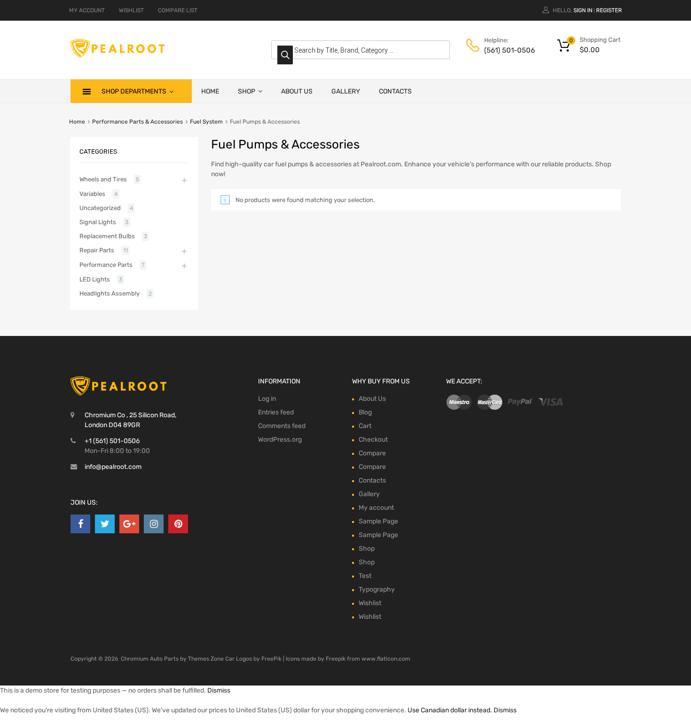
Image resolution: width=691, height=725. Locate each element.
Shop (246, 91)
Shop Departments (134, 91)
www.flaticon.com (385, 658)
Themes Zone (206, 658)
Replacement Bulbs (107, 236)
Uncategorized (100, 207)
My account (376, 508)
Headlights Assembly (109, 293)
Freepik (336, 658)
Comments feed (282, 426)
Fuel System (206, 121)
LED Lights (94, 279)
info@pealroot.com (113, 467)
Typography (377, 589)
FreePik (271, 658)
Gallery (345, 91)
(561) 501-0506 (507, 50)
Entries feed (276, 412)
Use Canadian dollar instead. (450, 710)
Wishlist (370, 603)
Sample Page (378, 521)
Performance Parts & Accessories (137, 121)
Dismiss (218, 690)
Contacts (395, 91)
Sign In (582, 10)
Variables (92, 193)
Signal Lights (97, 222)
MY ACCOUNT (87, 10)
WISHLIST (131, 10)
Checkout (373, 440)
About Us (297, 91)
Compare (372, 453)
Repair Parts (96, 250)
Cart (365, 426)
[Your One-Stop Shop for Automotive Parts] (118, 55)
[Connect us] (80, 524)
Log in (267, 399)
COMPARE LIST (177, 10)
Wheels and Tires (103, 179)
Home (210, 91)
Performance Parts (106, 264)
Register (609, 10)
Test (365, 576)
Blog (365, 412)
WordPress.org (280, 440)
